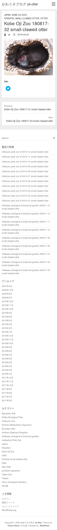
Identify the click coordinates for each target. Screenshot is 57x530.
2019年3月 (7, 324)
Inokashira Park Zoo (11, 440)
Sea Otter (6, 466)
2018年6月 (7, 358)
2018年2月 (7, 369)
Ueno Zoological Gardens (14, 481)
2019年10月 (7, 308)
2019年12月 (7, 301)
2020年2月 (7, 297)
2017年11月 (7, 381)
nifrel (4, 455)
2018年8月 (7, 350)
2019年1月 (7, 331)
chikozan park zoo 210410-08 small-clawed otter (25, 171)
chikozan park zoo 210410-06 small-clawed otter (25, 181)
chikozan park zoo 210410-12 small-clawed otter (25, 151)
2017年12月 (7, 377)
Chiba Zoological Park (12, 417)
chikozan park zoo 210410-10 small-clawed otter (25, 161)
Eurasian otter (8, 428)
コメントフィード (10, 506)
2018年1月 (7, 373)
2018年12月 (7, 335)
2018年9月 (7, 347)
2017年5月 (7, 400)
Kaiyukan (6, 447)
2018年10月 (7, 343)
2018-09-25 (23, 34)
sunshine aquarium (11, 470)
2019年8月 (7, 316)
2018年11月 (7, 339)
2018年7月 (7, 354)
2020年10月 (7, 289)
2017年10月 (7, 385)
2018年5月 (7, 362)
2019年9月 (7, 312)
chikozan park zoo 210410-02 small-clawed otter (25, 195)
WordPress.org (9, 510)
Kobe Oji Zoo (19, 14)
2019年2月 (7, 327)
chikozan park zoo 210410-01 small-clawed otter (25, 200)
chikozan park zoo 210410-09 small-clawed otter (25, 166)
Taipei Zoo (7, 474)
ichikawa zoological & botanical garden (20, 436)
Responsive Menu (53, 4)
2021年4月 (7, 286)
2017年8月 (7, 392)
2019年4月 (7, 320)
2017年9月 (7, 388)
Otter (44, 18)
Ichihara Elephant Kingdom (15, 432)
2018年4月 (7, 366)
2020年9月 (7, 293)
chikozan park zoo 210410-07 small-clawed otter (25, 176)
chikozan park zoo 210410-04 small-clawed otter (25, 190)
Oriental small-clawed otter (21, 18)
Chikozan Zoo (8, 421)
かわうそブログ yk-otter (20, 4)
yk (8, 34)
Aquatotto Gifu (9, 413)
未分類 (5, 485)
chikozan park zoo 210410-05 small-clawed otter (25, 185)
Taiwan (5, 478)
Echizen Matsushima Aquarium (17, 424)
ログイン (6, 498)
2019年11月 (7, 305)
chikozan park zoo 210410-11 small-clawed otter (25, 156)
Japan (7, 14)
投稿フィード (8, 502)
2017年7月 (7, 396)
